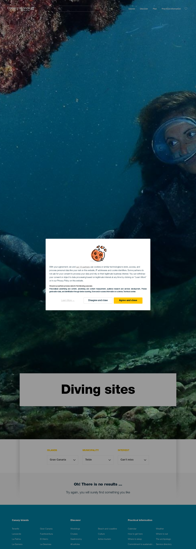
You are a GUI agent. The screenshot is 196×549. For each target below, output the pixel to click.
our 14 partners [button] (83, 267)
